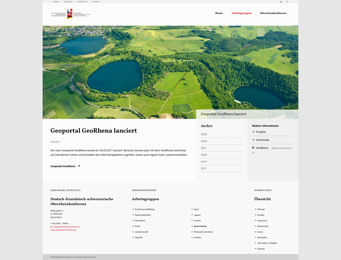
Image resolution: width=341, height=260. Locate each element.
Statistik (139, 237)
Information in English (267, 243)
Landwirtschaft (141, 232)
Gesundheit (140, 220)
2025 (204, 134)
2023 (204, 141)
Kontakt (260, 215)
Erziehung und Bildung (145, 209)
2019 (204, 161)
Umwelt (197, 220)
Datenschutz (82, 2)
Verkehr (197, 237)
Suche (260, 232)
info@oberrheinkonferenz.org (66, 227)
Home (219, 13)
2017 (204, 168)
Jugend (197, 215)
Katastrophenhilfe (143, 215)
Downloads (262, 140)
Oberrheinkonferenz (273, 13)
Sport (196, 209)
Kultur (137, 226)
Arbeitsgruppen (241, 13)
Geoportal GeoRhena (62, 166)
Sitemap (56, 2)
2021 (204, 148)
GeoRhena (262, 147)
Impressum (68, 2)
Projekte (261, 132)
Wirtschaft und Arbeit (203, 232)
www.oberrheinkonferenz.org (63, 230)
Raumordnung (200, 226)
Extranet (96, 2)
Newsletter (262, 237)
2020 (204, 154)
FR (287, 2)
